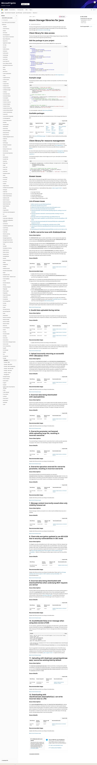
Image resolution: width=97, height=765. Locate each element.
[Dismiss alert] (95, 2)
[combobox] (9, 18)
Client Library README (47, 110)
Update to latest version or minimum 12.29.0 (59, 683)
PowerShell (54, 299)
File (46, 128)
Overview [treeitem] (5, 26)
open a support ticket (47, 652)
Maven (30, 148)
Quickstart (64, 126)
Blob (47, 126)
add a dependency (59, 145)
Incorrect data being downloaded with (43, 208)
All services (48, 132)
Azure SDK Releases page (39, 136)
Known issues (83, 22)
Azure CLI (60, 299)
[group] (48, 168)
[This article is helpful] (90, 26)
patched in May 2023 (47, 595)
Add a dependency (59, 74)
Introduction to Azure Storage (43, 30)
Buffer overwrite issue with (41, 204)
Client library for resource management (86, 21)
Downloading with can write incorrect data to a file (49, 229)
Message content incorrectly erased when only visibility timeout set (45, 216)
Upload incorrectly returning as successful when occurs (45, 207)
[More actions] (67, 17)
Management (60, 151)
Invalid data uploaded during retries (39, 205)
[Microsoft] (2, 10)
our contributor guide (36, 747)
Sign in (94, 9)
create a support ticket (56, 188)
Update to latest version (62, 565)
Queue (47, 127)
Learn (30, 16)
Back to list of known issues (35, 307)
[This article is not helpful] (91, 26)
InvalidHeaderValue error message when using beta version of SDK (45, 224)
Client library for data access (86, 18)
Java (33, 16)
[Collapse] (16, 16)
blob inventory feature (49, 300)
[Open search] (91, 10)
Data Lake (48, 130)
